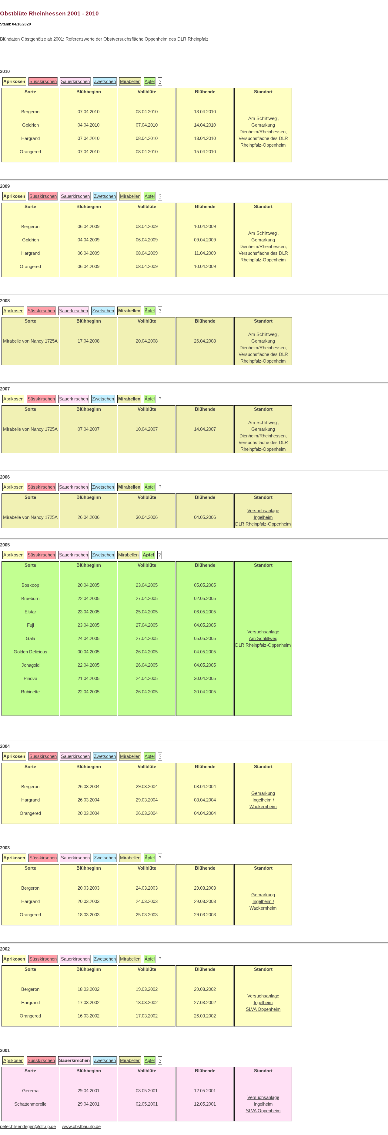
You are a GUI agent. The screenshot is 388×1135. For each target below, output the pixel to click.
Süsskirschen (43, 81)
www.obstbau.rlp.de (81, 1126)
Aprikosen (13, 310)
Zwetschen (105, 81)
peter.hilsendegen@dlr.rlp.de (28, 1126)
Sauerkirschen (75, 81)
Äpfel (150, 81)
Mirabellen (130, 81)
